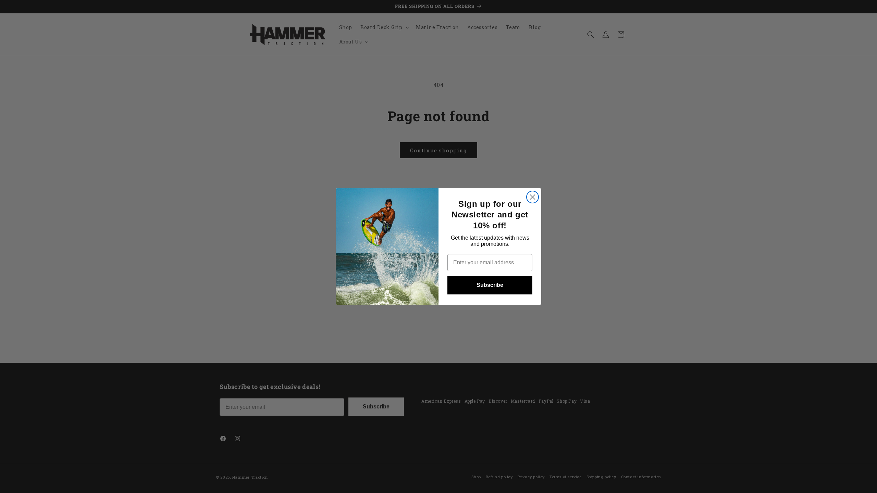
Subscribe (490, 285)
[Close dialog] (533, 197)
